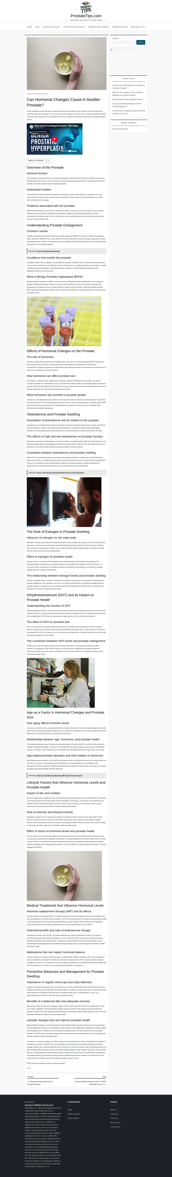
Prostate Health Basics (74, 27)
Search (115, 39)
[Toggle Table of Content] (46, 160)
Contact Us (114, 1114)
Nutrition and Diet (51, 27)
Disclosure (114, 1118)
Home (29, 27)
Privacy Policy (115, 1122)
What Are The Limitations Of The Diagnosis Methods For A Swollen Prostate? (127, 94)
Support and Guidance (98, 27)
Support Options (120, 27)
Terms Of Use (115, 1127)
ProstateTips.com (86, 16)
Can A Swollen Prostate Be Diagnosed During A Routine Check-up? (128, 112)
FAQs (37, 27)
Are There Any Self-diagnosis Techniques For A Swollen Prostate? (128, 86)
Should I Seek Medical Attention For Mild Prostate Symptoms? (126, 105)
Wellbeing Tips (138, 27)
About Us (113, 1110)
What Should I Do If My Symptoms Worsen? (127, 99)
